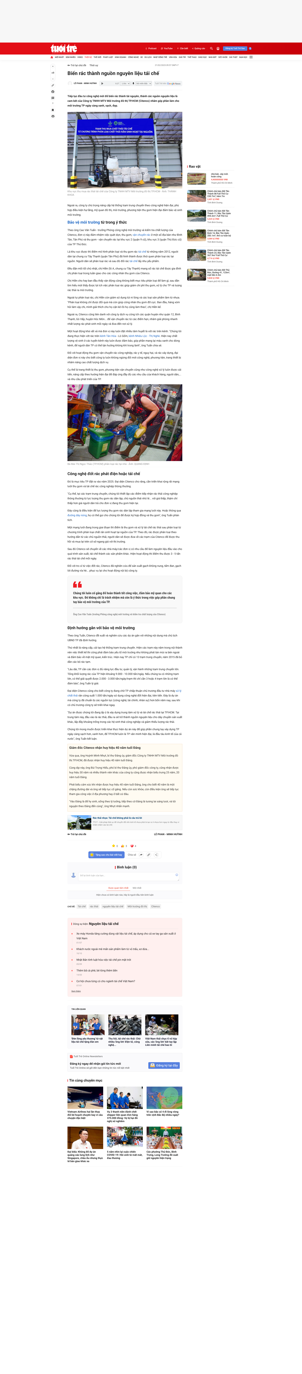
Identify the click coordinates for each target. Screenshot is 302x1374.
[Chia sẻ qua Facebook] (141, 854)
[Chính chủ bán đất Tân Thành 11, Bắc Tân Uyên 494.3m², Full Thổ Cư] (196, 216)
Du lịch (148, 57)
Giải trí (182, 57)
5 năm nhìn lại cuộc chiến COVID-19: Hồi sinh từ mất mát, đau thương (125, 1155)
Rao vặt (195, 167)
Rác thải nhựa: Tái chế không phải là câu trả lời (117, 818)
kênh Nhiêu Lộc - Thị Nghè (144, 336)
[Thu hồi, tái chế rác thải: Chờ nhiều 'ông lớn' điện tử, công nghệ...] (125, 1024)
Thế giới (97, 57)
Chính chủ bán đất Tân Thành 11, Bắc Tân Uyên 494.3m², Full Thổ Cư (219, 213)
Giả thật (233, 57)
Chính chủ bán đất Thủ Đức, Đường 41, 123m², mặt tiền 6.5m (218, 272)
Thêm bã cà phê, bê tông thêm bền (96, 970)
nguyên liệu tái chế (113, 906)
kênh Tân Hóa (108, 336)
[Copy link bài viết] (148, 854)
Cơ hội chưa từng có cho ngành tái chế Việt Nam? (105, 981)
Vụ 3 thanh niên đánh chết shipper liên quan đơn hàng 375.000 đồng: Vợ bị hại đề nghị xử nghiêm (122, 1116)
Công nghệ (133, 57)
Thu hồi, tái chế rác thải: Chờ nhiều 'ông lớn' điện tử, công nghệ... (124, 1041)
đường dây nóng (77, 515)
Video (80, 57)
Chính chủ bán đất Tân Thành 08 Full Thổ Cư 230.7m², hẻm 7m (218, 194)
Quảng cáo (200, 48)
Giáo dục (202, 57)
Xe (141, 57)
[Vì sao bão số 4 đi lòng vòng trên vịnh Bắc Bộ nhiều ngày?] (164, 1098)
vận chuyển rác (141, 235)
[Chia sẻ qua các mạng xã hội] (156, 854)
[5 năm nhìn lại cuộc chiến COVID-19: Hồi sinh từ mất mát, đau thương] (125, 1138)
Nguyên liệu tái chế (104, 924)
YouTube (168, 48)
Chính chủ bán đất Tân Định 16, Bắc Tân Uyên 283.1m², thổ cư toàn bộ (219, 233)
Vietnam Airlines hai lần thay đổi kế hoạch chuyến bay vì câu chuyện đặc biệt (85, 1115)
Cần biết (184, 48)
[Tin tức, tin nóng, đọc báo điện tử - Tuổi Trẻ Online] (63, 48)
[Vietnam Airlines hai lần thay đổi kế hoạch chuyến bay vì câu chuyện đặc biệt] (85, 1098)
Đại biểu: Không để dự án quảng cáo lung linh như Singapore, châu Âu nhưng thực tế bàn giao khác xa (85, 1156)
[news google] (168, 83)
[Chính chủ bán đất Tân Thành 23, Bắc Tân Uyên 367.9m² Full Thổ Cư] (196, 255)
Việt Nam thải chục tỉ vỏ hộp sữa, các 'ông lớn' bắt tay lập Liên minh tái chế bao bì (161, 1041)
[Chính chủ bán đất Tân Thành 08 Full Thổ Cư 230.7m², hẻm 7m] (196, 196)
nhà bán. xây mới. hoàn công (219, 175)
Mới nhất (59, 57)
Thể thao (191, 57)
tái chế (142, 251)
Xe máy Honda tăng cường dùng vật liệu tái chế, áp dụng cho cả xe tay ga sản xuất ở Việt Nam (126, 936)
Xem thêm (76, 991)
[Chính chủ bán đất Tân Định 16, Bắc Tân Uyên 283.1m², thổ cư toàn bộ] (196, 235)
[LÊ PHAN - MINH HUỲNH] (70, 83)
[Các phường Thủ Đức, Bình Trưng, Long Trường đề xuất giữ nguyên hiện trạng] (164, 1138)
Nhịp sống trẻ (160, 57)
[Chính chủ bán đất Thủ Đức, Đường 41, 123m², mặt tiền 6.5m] (196, 275)
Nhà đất (213, 57)
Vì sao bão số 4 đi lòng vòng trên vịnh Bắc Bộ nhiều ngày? (163, 1113)
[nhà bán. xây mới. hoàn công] (196, 179)
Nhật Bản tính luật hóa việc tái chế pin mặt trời (103, 959)
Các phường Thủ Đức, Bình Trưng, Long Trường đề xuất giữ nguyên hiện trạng (162, 1155)
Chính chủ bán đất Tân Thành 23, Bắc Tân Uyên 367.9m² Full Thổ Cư (219, 253)
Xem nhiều (71, 57)
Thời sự (88, 57)
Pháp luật (108, 57)
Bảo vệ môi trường (83, 222)
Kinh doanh (120, 57)
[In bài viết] (52, 116)
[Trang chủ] (51, 57)
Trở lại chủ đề (78, 65)
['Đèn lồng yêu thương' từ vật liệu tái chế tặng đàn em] (88, 1024)
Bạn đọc (243, 57)
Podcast (152, 48)
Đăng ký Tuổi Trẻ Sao (235, 48)
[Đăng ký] (164, 1065)
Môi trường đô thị (137, 906)
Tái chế (82, 906)
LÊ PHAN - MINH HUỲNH (85, 83)
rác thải (94, 906)
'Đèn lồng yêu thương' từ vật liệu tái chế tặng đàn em (87, 1040)
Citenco (155, 906)
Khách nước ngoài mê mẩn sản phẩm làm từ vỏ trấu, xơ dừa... (112, 949)
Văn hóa (173, 57)
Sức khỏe (222, 57)
